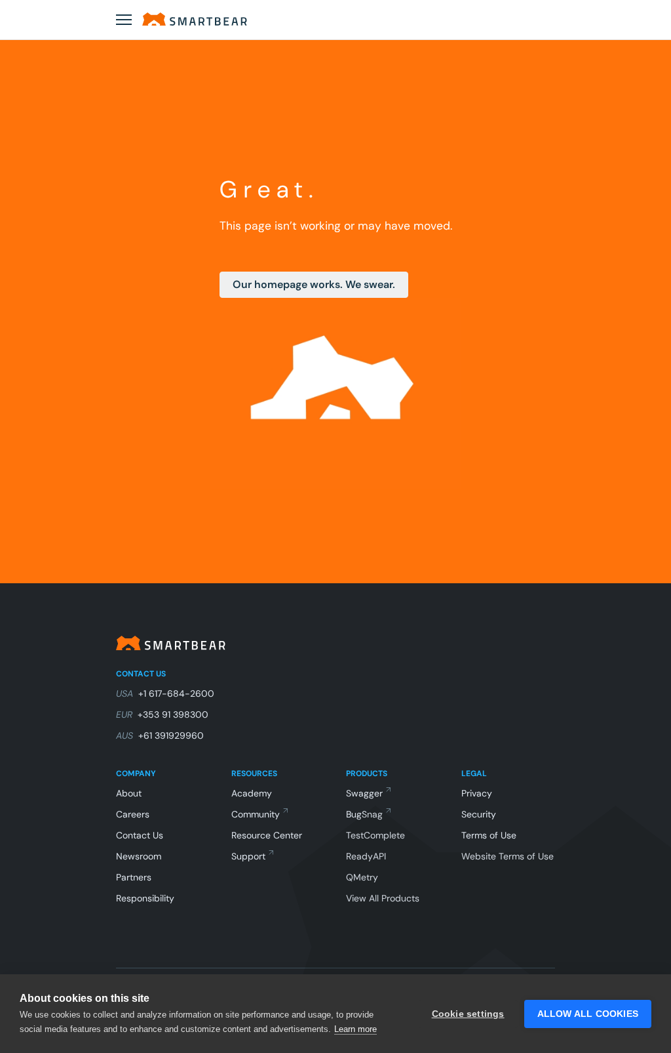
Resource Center (266, 835)
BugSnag (364, 814)
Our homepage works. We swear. (314, 284)
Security (478, 814)
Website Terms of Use (507, 856)
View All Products (382, 898)
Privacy (476, 793)
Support (248, 856)
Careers (132, 814)
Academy (251, 793)
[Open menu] (124, 20)
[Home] (194, 19)
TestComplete (375, 835)
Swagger (364, 793)
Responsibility (145, 898)
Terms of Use (488, 835)
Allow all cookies (587, 1014)
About (129, 793)
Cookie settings (468, 1014)
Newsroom (138, 856)
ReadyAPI (366, 856)
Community (255, 814)
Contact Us (139, 835)
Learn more (355, 1029)
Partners (133, 877)
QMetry (362, 877)
